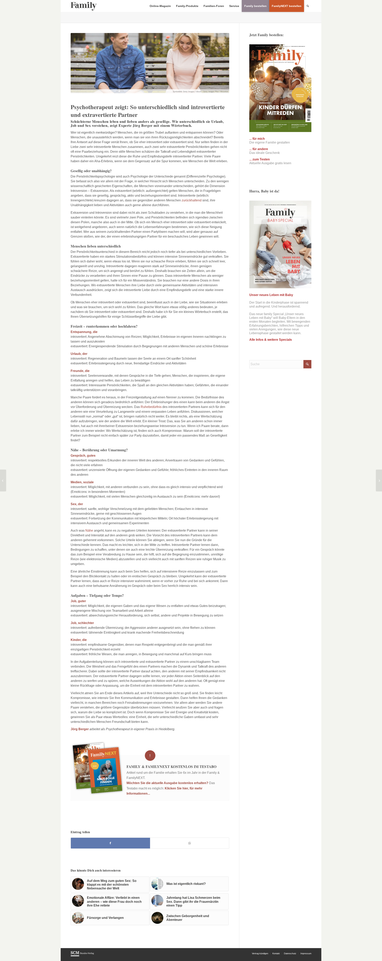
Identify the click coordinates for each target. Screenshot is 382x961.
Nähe (89, 530)
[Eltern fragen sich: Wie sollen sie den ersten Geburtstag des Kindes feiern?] (3, 480)
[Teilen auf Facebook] (110, 843)
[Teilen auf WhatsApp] (189, 843)
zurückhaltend (192, 200)
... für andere (258, 149)
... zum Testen (259, 159)
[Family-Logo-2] (84, 6)
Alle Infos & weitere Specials (270, 339)
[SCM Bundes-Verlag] (82, 955)
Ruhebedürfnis (151, 407)
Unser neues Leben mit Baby (271, 295)
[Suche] (307, 6)
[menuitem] (160, 6)
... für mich (257, 138)
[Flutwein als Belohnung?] (379, 480)
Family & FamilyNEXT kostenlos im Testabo (171, 766)
